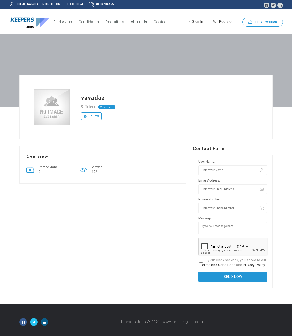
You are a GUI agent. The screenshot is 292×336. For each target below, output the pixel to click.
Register (225, 21)
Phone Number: (209, 199)
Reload (244, 246)
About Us (139, 21)
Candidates (88, 21)
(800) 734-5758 (105, 4)
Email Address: (209, 180)
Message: (205, 218)
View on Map (106, 107)
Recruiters (114, 21)
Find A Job (62, 21)
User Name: (206, 161)
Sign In (197, 21)
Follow (93, 116)
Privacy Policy (254, 265)
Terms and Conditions (217, 265)
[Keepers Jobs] (29, 21)
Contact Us (164, 21)
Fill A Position (265, 22)
